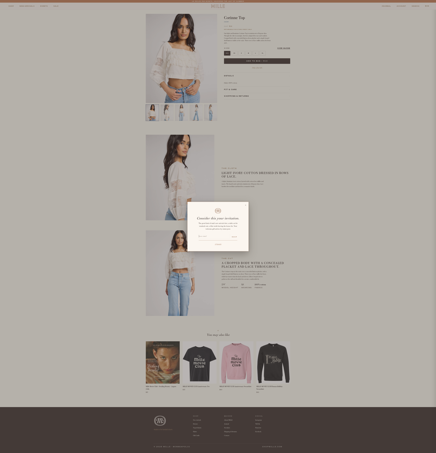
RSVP (234, 237)
